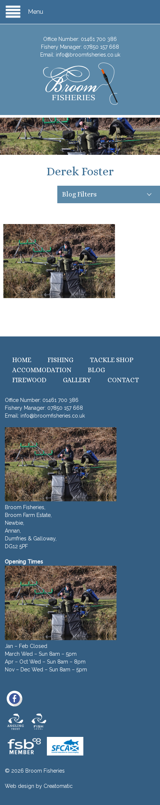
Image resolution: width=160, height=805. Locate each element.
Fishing (60, 360)
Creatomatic (58, 786)
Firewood (29, 380)
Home (21, 360)
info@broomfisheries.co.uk (88, 55)
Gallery (77, 380)
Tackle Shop (112, 360)
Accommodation (41, 370)
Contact (123, 380)
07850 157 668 (101, 47)
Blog (96, 370)
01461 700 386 (99, 39)
